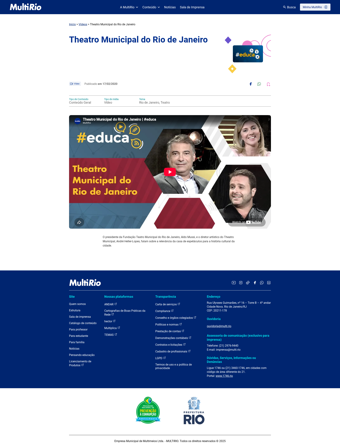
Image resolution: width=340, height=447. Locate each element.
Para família (76, 342)
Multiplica (110, 328)
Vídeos (83, 24)
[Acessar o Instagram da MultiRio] (241, 282)
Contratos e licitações (169, 344)
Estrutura (74, 310)
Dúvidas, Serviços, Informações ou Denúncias (231, 360)
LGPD (159, 358)
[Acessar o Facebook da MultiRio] (255, 282)
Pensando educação (82, 355)
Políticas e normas (167, 324)
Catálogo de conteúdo (83, 323)
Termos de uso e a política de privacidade (173, 366)
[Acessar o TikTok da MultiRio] (248, 282)
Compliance (163, 311)
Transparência (165, 296)
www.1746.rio (224, 376)
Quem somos (77, 304)
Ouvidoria (214, 319)
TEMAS (109, 334)
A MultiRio (127, 7)
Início (72, 24)
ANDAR (109, 304)
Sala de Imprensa (192, 7)
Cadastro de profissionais (171, 351)
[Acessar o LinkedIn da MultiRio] (269, 282)
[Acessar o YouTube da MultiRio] (234, 282)
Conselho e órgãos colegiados (174, 317)
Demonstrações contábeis (172, 338)
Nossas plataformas (118, 296)
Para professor (78, 329)
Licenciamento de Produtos (80, 363)
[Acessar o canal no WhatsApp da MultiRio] (262, 282)
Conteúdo (149, 7)
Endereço (213, 296)
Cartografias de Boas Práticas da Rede (124, 312)
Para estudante (78, 336)
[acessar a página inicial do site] (26, 7)
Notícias (170, 7)
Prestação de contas (168, 331)
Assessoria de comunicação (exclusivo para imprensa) (238, 337)
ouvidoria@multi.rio (219, 326)
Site (72, 296)
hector (108, 321)
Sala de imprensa (80, 316)
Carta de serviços (166, 304)
